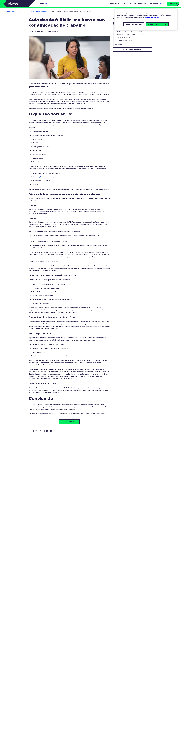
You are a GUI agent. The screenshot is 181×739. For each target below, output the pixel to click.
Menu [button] (42, 4)
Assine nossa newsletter (132, 49)
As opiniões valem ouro (124, 40)
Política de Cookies (152, 17)
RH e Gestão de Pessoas (38, 11)
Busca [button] (161, 3)
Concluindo (118, 44)
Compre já (173, 4)
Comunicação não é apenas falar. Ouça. (130, 34)
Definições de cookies (134, 24)
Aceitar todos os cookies (157, 24)
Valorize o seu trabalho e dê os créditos (130, 31)
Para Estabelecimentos (137, 4)
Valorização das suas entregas (44, 177)
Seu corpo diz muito (123, 37)
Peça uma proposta (117, 4)
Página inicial (10, 11)
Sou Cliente (153, 4)
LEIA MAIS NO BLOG (69, 422)
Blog (21, 11)
